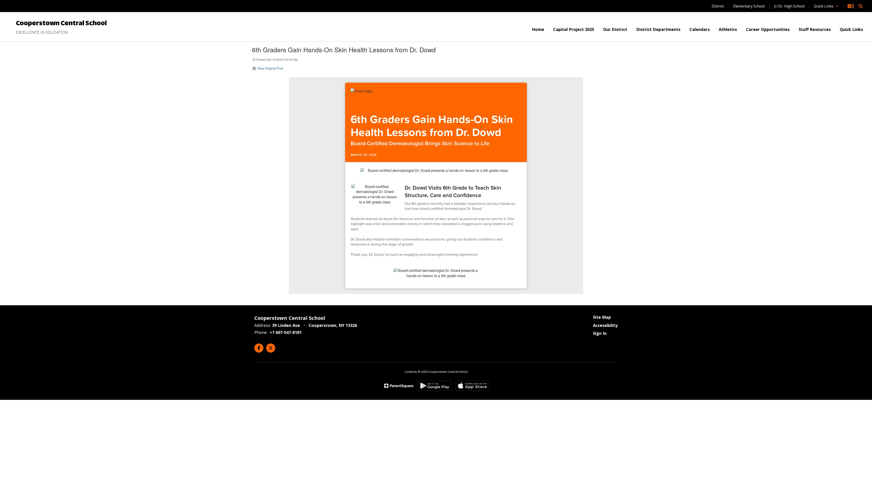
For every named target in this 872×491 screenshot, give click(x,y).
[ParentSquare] (398, 385)
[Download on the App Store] (472, 386)
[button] (826, 6)
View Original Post (270, 68)
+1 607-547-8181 (286, 332)
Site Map (602, 317)
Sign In (600, 333)
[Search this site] (860, 6)
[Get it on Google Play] (435, 386)
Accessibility (605, 325)
